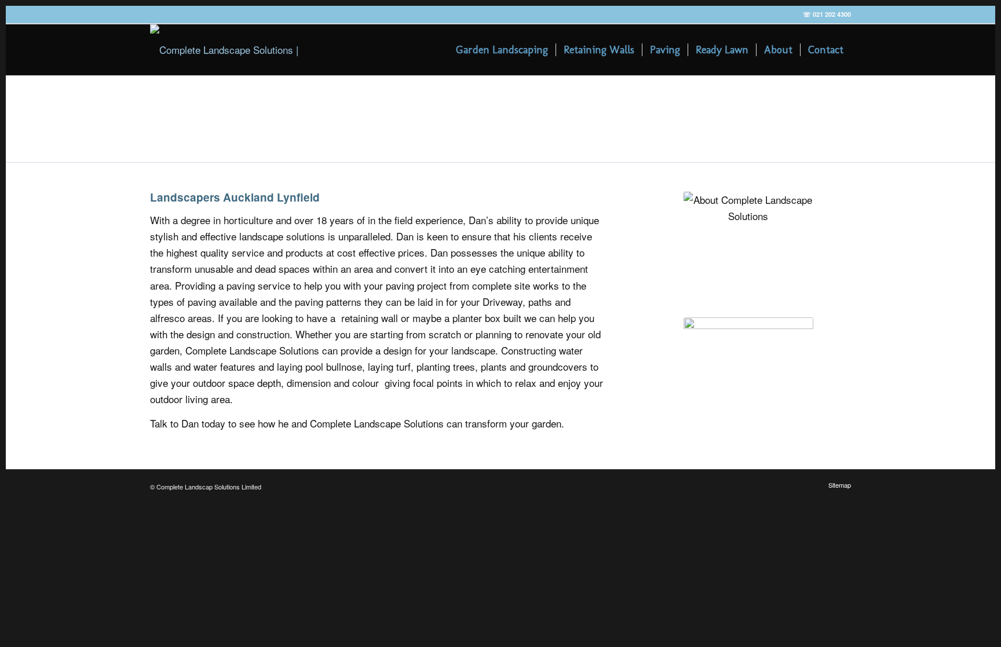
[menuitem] (502, 49)
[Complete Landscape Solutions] (226, 49)
